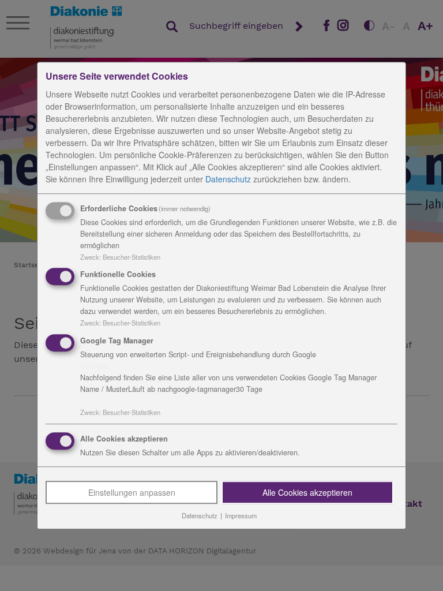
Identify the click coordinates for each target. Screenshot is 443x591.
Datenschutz (228, 179)
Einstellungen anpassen (131, 492)
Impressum (241, 515)
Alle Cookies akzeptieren (307, 492)
